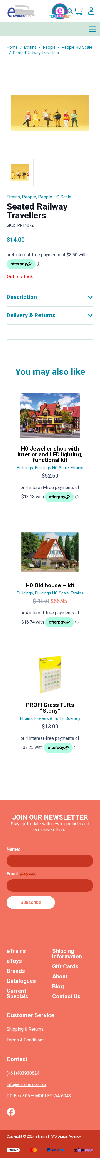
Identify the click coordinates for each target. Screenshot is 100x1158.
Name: (13, 849)
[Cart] (78, 11)
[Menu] (92, 29)
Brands (16, 971)
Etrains (30, 47)
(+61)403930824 (23, 1073)
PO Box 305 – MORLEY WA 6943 (39, 1095)
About (60, 976)
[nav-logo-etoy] (37, 11)
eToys (14, 961)
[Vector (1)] (11, 1112)
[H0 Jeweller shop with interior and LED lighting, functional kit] (50, 450)
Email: (21, 874)
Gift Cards (65, 966)
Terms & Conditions (26, 1040)
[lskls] (91, 11)
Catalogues (21, 981)
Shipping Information (67, 954)
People (49, 47)
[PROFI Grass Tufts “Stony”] (50, 706)
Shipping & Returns (25, 1029)
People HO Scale (77, 47)
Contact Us (66, 996)
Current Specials (17, 994)
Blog (58, 986)
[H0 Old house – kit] (50, 581)
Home (12, 47)
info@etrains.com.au (26, 1084)
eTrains (16, 951)
